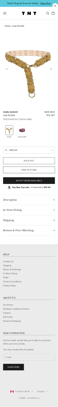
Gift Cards (8, 317)
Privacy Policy (9, 285)
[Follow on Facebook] (4, 381)
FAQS (5, 277)
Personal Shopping (12, 321)
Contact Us (8, 261)
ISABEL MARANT (10, 112)
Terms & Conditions (12, 281)
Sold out (29, 160)
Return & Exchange (12, 269)
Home (7, 26)
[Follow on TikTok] (28, 381)
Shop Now (45, 3)
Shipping (7, 265)
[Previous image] (6, 68)
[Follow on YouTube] (20, 381)
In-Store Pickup (10, 273)
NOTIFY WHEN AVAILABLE (29, 180)
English (40, 391)
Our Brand (8, 304)
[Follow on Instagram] (12, 381)
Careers (7, 313)
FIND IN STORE (29, 170)
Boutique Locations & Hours (16, 309)
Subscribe (13, 367)
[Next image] (51, 68)
